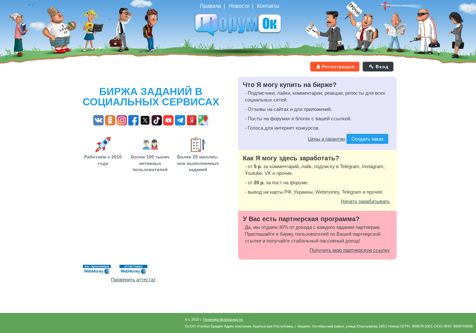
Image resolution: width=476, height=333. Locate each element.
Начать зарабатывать (365, 201)
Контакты (268, 6)
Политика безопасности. (223, 319)
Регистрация (338, 66)
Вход (382, 66)
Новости (239, 6)
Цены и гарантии (326, 139)
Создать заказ (367, 139)
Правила (210, 6)
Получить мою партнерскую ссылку (350, 250)
